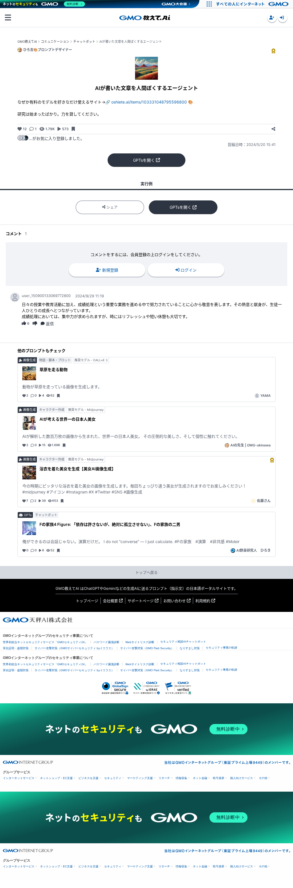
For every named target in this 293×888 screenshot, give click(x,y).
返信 (50, 323)
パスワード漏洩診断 (106, 642)
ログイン (189, 270)
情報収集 (181, 778)
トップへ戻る (146, 572)
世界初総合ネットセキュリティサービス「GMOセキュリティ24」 (45, 642)
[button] (272, 17)
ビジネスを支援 (88, 778)
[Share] (273, 129)
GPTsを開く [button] (144, 160)
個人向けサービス (241, 778)
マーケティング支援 (140, 778)
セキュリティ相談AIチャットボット (183, 641)
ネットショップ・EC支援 (56, 778)
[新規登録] (272, 17)
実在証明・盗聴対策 (16, 648)
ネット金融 (200, 778)
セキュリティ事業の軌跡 (221, 647)
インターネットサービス (18, 778)
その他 (263, 778)
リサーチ (164, 778)
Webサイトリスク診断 (139, 642)
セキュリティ (112, 778)
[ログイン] (282, 17)
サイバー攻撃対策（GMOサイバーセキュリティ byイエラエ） (74, 648)
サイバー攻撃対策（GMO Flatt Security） (147, 648)
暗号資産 (218, 778)
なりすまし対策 (190, 648)
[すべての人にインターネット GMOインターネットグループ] (253, 4)
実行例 (146, 183)
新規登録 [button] (110, 270)
